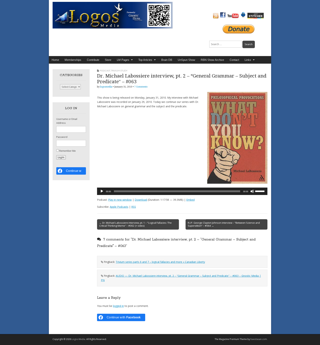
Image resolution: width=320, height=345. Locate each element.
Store (108, 59)
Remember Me (67, 150)
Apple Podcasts (119, 206)
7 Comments (140, 86)
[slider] (260, 191)
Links (248, 59)
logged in (118, 306)
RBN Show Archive (212, 59)
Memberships (73, 59)
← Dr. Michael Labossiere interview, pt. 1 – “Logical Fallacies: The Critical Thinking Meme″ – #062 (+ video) (135, 224)
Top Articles (145, 59)
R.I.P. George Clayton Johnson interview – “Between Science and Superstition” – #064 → (224, 224)
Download (141, 199)
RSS (133, 206)
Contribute (93, 59)
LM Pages (123, 59)
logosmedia (106, 86)
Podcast (105, 70)
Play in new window (120, 199)
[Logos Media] (112, 15)
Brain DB (166, 59)
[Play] (102, 191)
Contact (234, 59)
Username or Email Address (66, 120)
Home (55, 59)
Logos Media (78, 339)
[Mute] (252, 191)
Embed (190, 199)
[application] (182, 191)
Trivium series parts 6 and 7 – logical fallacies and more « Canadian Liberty (160, 262)
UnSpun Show (186, 59)
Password (61, 137)
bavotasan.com (259, 339)
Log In (61, 157)
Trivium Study (119, 70)
